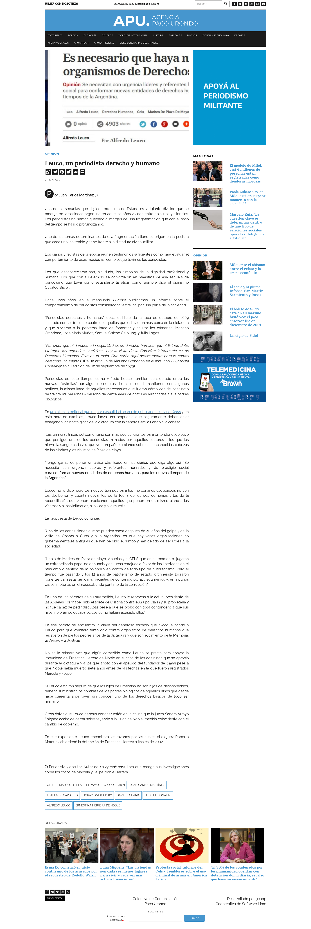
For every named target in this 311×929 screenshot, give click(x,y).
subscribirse (55, 898)
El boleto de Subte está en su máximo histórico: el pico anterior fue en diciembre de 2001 (245, 317)
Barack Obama (128, 795)
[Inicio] (155, 20)
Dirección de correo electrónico (116, 918)
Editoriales (55, 35)
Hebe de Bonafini (158, 795)
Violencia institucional (133, 35)
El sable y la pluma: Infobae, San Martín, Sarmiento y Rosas (247, 291)
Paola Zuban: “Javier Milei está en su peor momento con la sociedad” (247, 198)
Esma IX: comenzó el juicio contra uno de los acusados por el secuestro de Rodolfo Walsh (71, 871)
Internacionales (58, 42)
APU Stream (81, 42)
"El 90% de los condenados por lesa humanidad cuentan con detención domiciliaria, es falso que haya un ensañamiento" (237, 873)
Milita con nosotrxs (61, 3)
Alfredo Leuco (58, 805)
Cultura (158, 35)
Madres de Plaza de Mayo (79, 785)
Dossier (192, 35)
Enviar (194, 918)
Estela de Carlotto (62, 795)
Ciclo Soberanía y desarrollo (139, 42)
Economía (90, 35)
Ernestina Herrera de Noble (97, 805)
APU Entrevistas (104, 42)
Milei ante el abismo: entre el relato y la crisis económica (247, 268)
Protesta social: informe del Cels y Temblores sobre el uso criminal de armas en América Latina (181, 873)
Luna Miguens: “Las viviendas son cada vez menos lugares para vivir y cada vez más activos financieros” (125, 873)
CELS (50, 785)
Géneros (107, 35)
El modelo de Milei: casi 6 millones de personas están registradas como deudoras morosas (246, 173)
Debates (239, 35)
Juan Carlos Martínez (147, 785)
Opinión (52, 153)
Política (73, 35)
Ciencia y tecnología (215, 35)
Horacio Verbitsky (97, 795)
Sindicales (175, 35)
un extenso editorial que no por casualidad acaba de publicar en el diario (115, 412)
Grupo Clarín (114, 785)
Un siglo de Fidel (244, 335)
